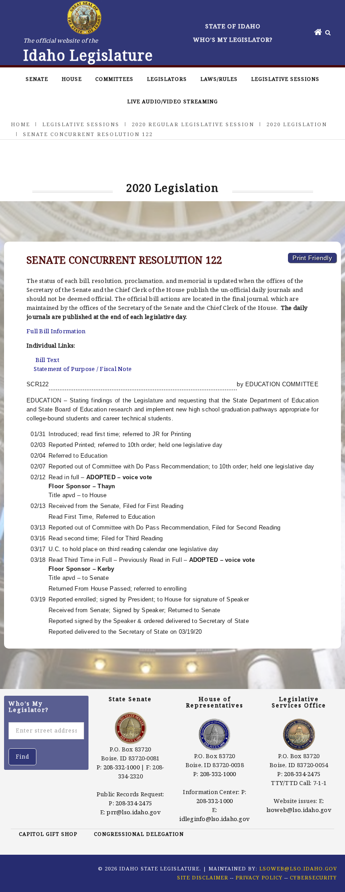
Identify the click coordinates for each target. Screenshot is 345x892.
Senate (37, 78)
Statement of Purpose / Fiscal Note (83, 369)
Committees (114, 78)
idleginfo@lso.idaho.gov (214, 819)
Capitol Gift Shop (48, 833)
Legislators (167, 78)
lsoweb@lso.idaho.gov (299, 810)
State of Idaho (233, 26)
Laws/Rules (219, 78)
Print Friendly (312, 257)
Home (20, 124)
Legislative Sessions (285, 78)
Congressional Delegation (139, 833)
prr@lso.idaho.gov (133, 812)
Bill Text (47, 360)
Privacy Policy (259, 877)
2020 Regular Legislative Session (193, 124)
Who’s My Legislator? (233, 39)
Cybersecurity (313, 877)
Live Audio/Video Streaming (172, 101)
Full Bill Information (56, 331)
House (72, 78)
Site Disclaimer (202, 877)
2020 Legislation (296, 124)
